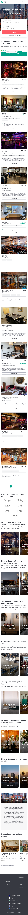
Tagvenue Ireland (15, 900)
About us (7, 877)
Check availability (14, 91)
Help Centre (7, 881)
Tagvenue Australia (15, 895)
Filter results (15, 58)
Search (14, 32)
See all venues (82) (14, 54)
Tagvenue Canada (15, 898)
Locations (21, 887)
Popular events (21, 890)
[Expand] (26, 2)
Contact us (7, 884)
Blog (21, 884)
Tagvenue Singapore (16, 903)
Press (21, 880)
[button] (23, 2)
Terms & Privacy (21, 877)
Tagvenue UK (14, 906)
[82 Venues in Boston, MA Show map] (14, 50)
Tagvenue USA (14, 908)
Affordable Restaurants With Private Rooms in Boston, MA (8, 855)
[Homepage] (6, 2)
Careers (7, 887)
